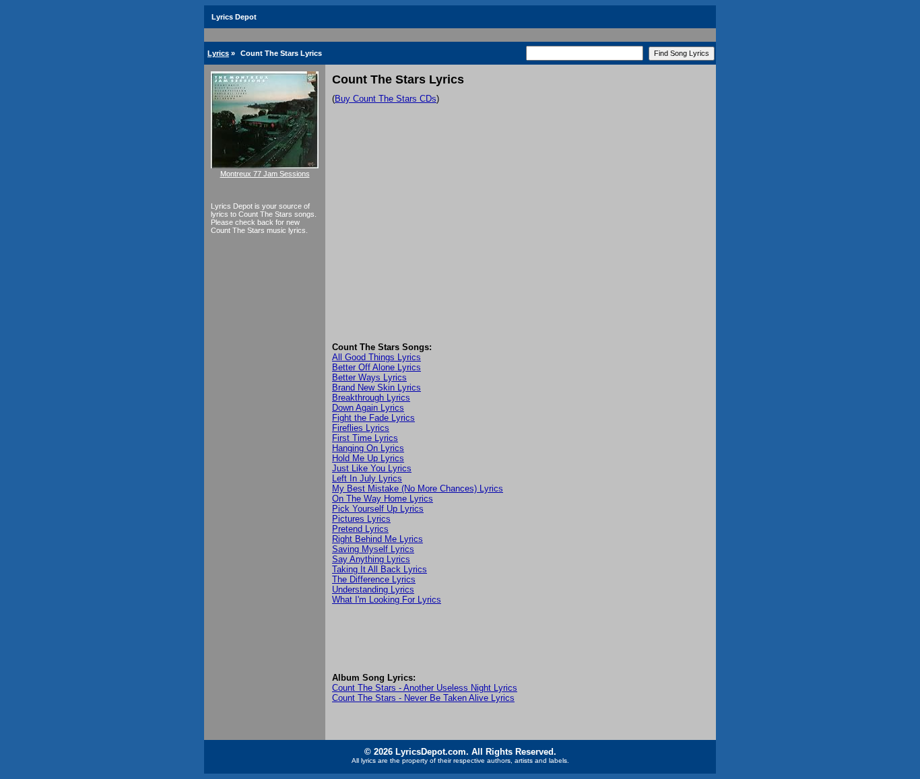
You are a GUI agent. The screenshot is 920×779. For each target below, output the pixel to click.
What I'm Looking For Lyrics (386, 600)
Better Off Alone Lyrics (376, 367)
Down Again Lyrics (368, 408)
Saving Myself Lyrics (373, 549)
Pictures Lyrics (361, 519)
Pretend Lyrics (360, 529)
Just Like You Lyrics (372, 468)
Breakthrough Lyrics (371, 398)
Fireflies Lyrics (360, 428)
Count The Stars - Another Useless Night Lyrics (424, 688)
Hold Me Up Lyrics (368, 458)
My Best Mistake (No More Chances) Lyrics (417, 488)
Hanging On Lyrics (368, 448)
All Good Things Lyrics (376, 357)
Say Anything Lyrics (371, 559)
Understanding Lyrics (373, 589)
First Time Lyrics (365, 438)
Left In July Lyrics (367, 478)
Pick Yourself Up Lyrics (378, 509)
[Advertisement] (520, 241)
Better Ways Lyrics (369, 377)
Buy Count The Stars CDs (385, 99)
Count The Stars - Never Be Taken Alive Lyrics (423, 698)
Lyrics (218, 53)
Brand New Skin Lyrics (376, 387)
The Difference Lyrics (374, 579)
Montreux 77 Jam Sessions (265, 174)
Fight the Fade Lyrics (373, 418)
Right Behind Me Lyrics (377, 539)
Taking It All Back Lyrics (379, 569)
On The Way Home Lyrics (382, 499)
